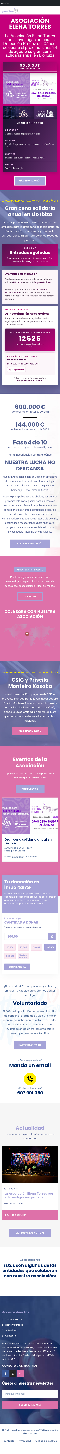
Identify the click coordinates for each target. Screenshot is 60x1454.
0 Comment (20, 1215)
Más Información (13, 1203)
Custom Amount (23, 956)
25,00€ (23, 947)
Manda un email (30, 1065)
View (30, 820)
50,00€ (36, 947)
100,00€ (50, 947)
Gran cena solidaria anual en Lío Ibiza (28, 841)
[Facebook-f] (5, 1373)
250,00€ (10, 955)
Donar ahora (17, 966)
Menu (56, 10)
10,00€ (10, 947)
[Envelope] (20, 1373)
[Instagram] (12, 1373)
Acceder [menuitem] (5, 3)
